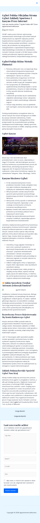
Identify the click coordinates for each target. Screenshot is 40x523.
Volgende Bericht (20, 416)
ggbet (16, 402)
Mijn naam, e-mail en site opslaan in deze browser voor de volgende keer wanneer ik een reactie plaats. (19, 483)
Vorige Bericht (20, 411)
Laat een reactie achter (10, 24)
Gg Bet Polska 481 (26, 24)
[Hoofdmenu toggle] (37, 3)
